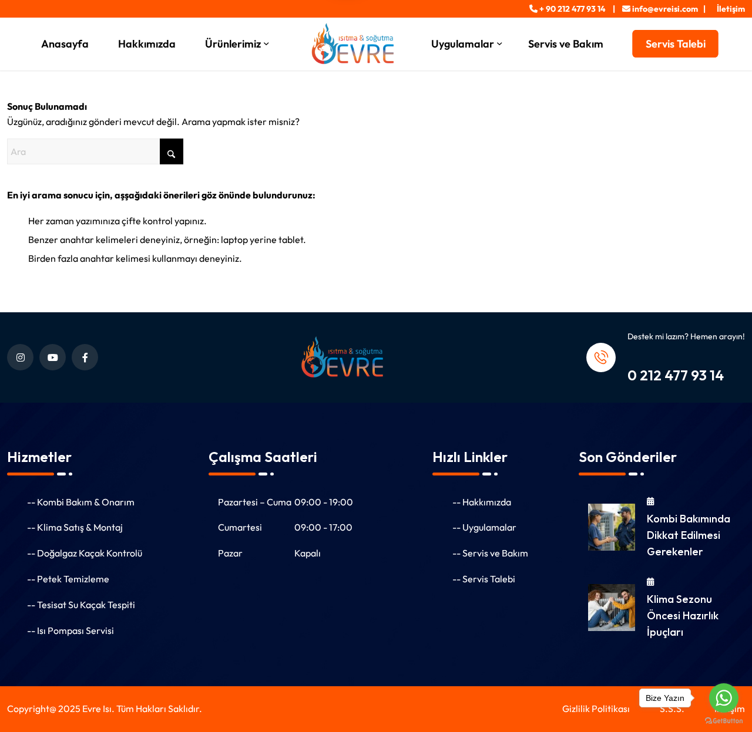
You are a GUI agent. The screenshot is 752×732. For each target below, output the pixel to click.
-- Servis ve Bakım (490, 553)
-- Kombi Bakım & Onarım (81, 502)
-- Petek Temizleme (68, 579)
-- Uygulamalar (484, 527)
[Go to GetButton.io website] (724, 720)
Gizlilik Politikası (596, 708)
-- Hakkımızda (481, 502)
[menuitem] (728, 9)
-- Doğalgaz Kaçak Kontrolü (84, 553)
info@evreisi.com (665, 9)
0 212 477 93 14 (675, 375)
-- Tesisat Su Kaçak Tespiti (81, 604)
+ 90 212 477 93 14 (572, 9)
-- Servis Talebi (483, 579)
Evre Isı (97, 708)
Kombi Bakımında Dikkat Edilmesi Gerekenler (688, 535)
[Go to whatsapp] (723, 698)
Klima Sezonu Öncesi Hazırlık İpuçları (683, 615)
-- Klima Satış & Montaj (75, 527)
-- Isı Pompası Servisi (70, 630)
